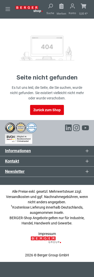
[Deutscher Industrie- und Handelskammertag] (32, 127)
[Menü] (7, 9)
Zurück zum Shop (47, 110)
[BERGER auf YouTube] (85, 129)
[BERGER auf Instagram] (76, 129)
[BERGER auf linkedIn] (68, 129)
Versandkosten (18, 197)
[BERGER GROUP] (46, 242)
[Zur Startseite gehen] (29, 9)
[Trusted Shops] (10, 127)
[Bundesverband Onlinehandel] (18, 138)
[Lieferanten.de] (21, 127)
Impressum (47, 234)
